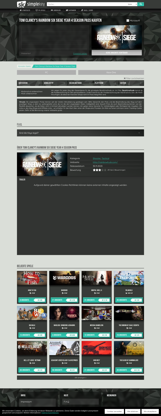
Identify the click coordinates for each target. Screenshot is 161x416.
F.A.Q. (66, 401)
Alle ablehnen (132, 411)
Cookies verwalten (114, 411)
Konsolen (57, 10)
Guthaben (72, 10)
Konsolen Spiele (24, 66)
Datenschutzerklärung (50, 413)
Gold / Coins (88, 10)
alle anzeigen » (80, 378)
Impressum (26, 401)
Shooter (97, 158)
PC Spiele (41, 10)
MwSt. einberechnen (29, 94)
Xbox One (111, 72)
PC (46, 72)
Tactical (105, 158)
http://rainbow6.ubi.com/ (105, 162)
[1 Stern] (94, 170)
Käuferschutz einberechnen (31, 91)
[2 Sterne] (95, 170)
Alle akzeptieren (150, 411)
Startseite (26, 10)
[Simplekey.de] (31, 4)
